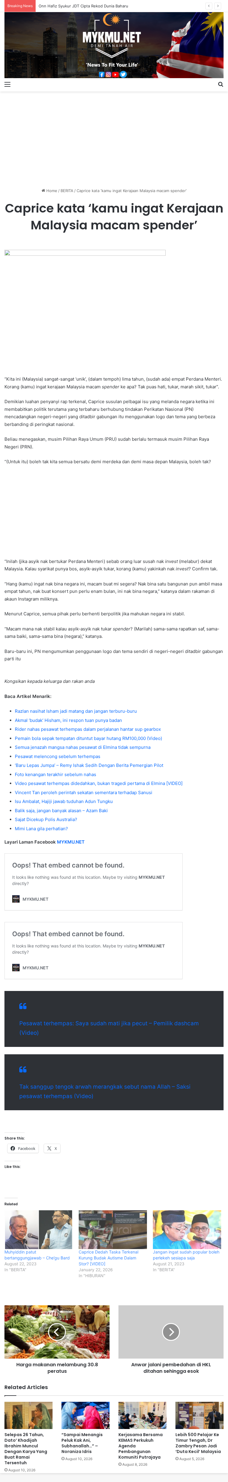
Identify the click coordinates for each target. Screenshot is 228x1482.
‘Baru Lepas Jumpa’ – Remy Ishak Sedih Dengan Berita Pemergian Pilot (89, 765)
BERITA (67, 190)
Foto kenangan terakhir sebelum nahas (55, 774)
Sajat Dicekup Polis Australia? (46, 819)
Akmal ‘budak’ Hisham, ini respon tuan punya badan (68, 720)
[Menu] (7, 84)
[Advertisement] (114, 137)
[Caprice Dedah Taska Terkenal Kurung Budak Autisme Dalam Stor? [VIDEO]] (113, 1229)
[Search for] (221, 84)
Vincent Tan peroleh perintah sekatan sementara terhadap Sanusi (83, 792)
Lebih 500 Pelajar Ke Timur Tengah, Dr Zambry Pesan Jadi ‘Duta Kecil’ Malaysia (198, 1443)
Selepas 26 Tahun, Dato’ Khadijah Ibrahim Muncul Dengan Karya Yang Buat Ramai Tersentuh (25, 1449)
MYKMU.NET (71, 842)
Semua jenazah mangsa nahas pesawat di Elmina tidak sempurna (83, 747)
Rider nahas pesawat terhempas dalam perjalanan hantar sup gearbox (88, 729)
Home (51, 190)
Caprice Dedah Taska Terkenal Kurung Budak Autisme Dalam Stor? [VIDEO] (108, 1257)
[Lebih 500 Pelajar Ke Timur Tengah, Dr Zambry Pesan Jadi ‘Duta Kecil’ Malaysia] (199, 1415)
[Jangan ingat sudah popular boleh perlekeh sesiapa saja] (187, 1229)
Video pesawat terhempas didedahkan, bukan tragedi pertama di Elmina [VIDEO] (99, 783)
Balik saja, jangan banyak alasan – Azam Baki (61, 810)
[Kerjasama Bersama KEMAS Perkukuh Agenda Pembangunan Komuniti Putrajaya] (142, 1415)
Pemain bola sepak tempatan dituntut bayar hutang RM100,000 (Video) (88, 738)
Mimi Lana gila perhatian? (41, 828)
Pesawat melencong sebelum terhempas (57, 756)
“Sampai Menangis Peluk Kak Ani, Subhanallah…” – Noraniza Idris (82, 1443)
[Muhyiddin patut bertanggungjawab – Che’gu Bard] (38, 1229)
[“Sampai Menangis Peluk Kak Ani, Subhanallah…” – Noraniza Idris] (85, 1415)
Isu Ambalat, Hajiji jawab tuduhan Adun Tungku (64, 801)
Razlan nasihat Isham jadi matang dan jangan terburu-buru (76, 711)
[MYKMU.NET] (114, 45)
